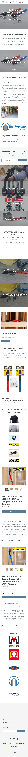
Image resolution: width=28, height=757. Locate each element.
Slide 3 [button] (14, 69)
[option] (7, 489)
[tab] (12, 69)
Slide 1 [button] (12, 69)
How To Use (6, 341)
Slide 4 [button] (15, 69)
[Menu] (25, 2)
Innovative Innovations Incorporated (13, 750)
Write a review (17, 521)
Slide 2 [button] (13, 69)
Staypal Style (5, 590)
